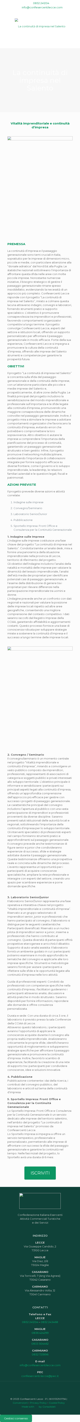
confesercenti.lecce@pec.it (40, 1376)
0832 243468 (49, 1322)
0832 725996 (40, 1354)
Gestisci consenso (16, 1418)
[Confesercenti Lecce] (40, 26)
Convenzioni (20, 1402)
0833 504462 (40, 1343)
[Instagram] (48, 12)
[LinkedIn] (43, 12)
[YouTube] (37, 12)
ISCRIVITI (40, 1173)
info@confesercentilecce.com (42, 7)
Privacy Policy (38, 1402)
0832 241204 (41, 3)
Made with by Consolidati (39, 1406)
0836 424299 (40, 1332)
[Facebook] (32, 12)
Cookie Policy (57, 1402)
